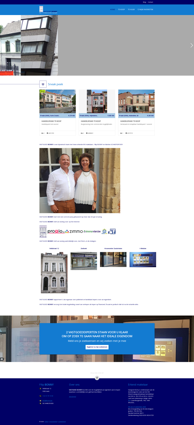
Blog (144, 2)
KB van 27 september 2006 (137, 407)
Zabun (46, 421)
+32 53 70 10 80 (48, 396)
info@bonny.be (47, 401)
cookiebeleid (62, 421)
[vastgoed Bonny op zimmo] (74, 231)
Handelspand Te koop (51, 121)
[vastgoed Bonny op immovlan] (92, 231)
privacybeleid (53, 421)
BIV (129, 400)
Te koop (121, 9)
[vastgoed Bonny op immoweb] (104, 231)
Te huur (131, 9)
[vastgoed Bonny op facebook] (112, 231)
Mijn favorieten (146, 9)
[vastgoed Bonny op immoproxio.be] (56, 231)
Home (112, 9)
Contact (150, 2)
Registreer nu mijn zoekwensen (97, 347)
